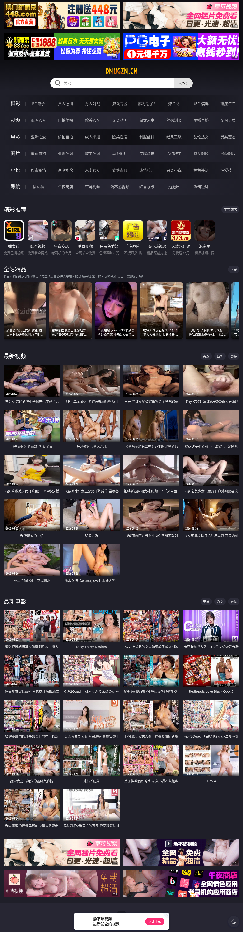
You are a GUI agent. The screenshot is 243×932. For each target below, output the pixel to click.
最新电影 (15, 601)
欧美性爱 (119, 137)
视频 (15, 120)
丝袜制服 (174, 120)
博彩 (15, 103)
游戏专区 (119, 103)
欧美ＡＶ (92, 120)
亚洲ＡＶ (38, 120)
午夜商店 (65, 186)
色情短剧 (201, 186)
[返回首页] (233, 921)
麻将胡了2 (146, 103)
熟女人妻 (146, 120)
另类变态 (228, 137)
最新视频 (15, 356)
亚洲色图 (65, 153)
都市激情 (38, 170)
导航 (15, 187)
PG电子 (38, 103)
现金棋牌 (201, 103)
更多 (233, 356)
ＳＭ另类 (228, 120)
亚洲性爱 (38, 137)
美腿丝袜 (146, 153)
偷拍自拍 (65, 137)
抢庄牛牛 (228, 103)
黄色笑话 (201, 170)
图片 (15, 153)
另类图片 (228, 153)
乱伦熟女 (201, 137)
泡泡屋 (174, 186)
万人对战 (92, 103)
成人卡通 (92, 137)
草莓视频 (92, 186)
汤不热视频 (119, 186)
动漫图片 (119, 153)
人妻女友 (92, 170)
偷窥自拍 (38, 153)
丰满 (206, 601)
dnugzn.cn (121, 71)
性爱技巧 (228, 170)
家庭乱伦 (65, 170)
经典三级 (174, 137)
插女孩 (38, 186)
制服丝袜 (146, 137)
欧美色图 (92, 153)
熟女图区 (201, 153)
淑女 (220, 601)
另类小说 (174, 170)
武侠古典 (119, 170)
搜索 (183, 83)
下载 (233, 269)
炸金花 (174, 103)
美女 (206, 356)
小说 (15, 170)
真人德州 (65, 103)
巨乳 (220, 356)
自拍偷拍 (65, 120)
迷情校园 (146, 170)
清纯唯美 (174, 153)
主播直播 (201, 120)
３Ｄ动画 (119, 120)
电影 (15, 137)
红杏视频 (146, 186)
